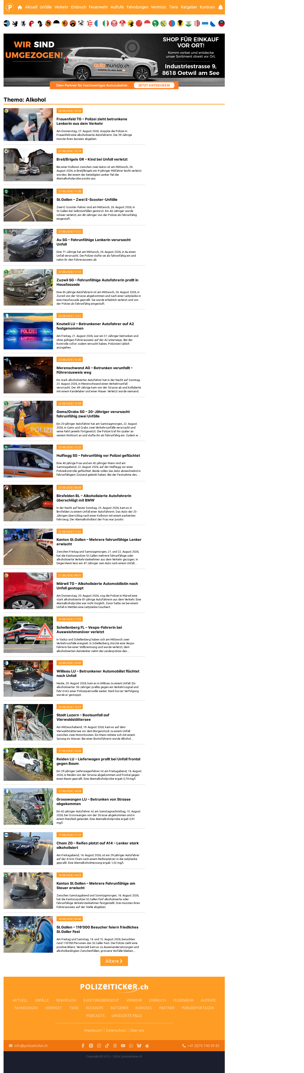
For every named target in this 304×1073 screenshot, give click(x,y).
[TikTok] (107, 1045)
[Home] (10, 7)
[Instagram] (99, 1045)
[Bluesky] (139, 1045)
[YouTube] (123, 1045)
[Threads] (115, 1045)
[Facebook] (83, 1045)
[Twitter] (91, 1045)
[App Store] (147, 1045)
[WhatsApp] (131, 1045)
